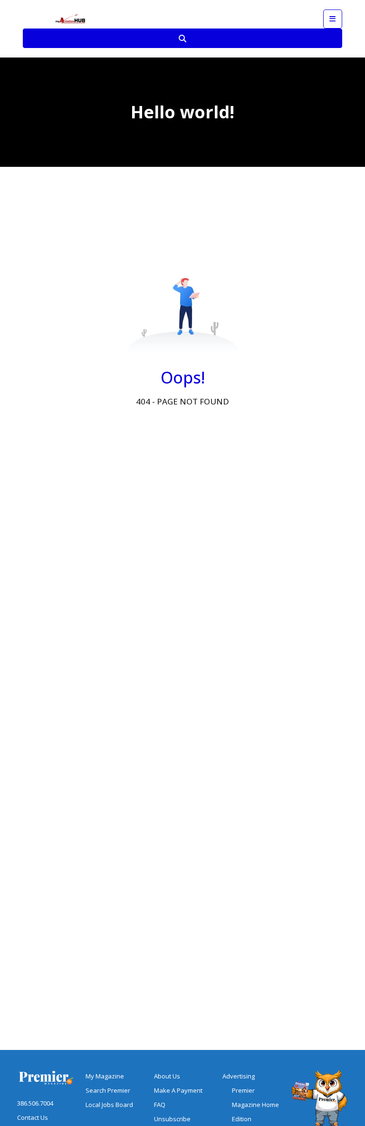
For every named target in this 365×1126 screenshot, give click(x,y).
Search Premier (108, 1090)
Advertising (238, 1076)
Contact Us (32, 1117)
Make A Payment (178, 1090)
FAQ (159, 1104)
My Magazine (105, 1076)
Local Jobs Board (109, 1104)
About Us (167, 1076)
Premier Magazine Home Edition (255, 1104)
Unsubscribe (172, 1119)
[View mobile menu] (332, 19)
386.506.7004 (35, 1103)
